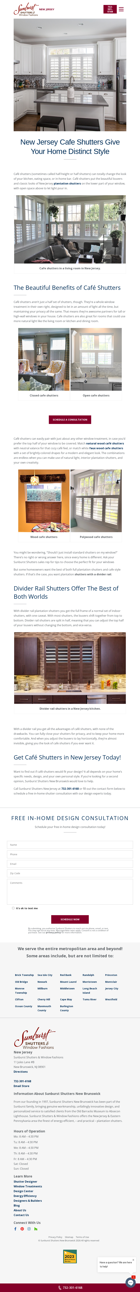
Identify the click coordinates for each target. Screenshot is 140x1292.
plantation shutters (67, 183)
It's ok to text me (27, 908)
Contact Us (21, 1215)
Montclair (111, 981)
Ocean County (23, 1006)
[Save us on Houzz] (36, 1229)
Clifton (19, 999)
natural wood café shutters (105, 443)
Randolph (88, 975)
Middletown (67, 988)
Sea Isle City (45, 975)
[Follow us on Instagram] (29, 1229)
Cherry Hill (44, 999)
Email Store (21, 1086)
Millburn (42, 988)
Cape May (66, 999)
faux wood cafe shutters (106, 448)
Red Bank (66, 975)
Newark (42, 981)
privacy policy (53, 932)
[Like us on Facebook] (15, 1229)
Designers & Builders (28, 1201)
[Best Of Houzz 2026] (70, 1256)
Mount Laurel (68, 981)
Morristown (90, 981)
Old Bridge (21, 981)
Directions (21, 1072)
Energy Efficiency (25, 1196)
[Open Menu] (121, 9)
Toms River (89, 999)
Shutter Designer (25, 1181)
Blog (17, 1205)
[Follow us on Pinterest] (22, 1229)
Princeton (111, 975)
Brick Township (24, 975)
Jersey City (111, 988)
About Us (20, 1210)
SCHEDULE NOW (70, 919)
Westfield (111, 999)
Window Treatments (28, 1186)
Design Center (23, 1191)
